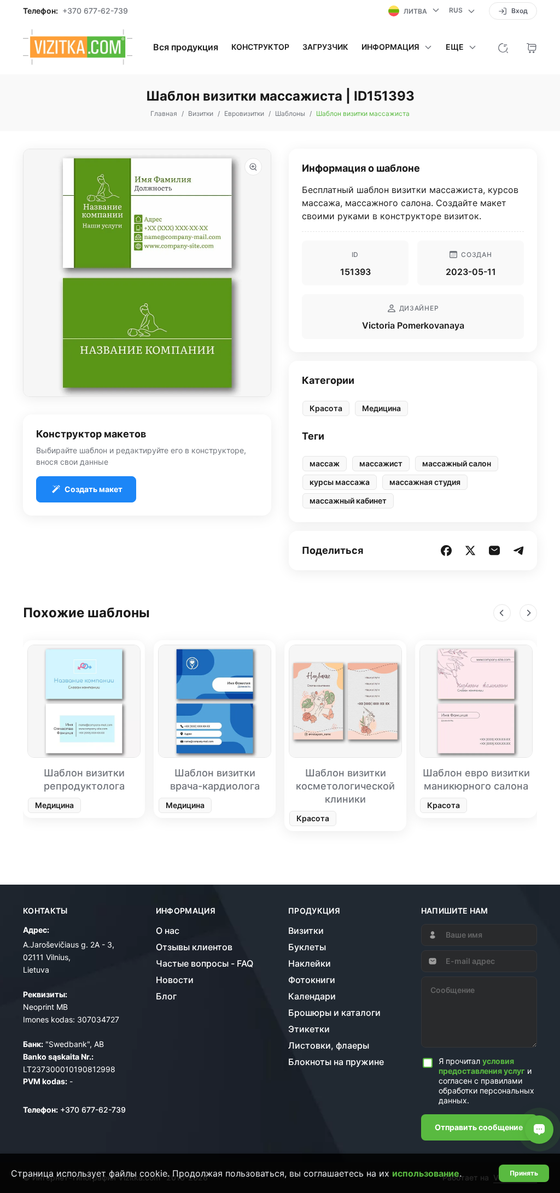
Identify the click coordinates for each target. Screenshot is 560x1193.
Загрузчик (325, 47)
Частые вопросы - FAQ (204, 963)
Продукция (314, 911)
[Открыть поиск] (503, 47)
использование (425, 1173)
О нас (167, 930)
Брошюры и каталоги (334, 1012)
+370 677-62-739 (95, 11)
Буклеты (307, 946)
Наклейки (309, 963)
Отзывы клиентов (194, 946)
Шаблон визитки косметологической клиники (345, 786)
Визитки (306, 930)
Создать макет (93, 489)
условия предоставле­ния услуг (482, 1065)
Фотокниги (311, 979)
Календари (312, 996)
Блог (166, 996)
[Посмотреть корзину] (531, 47)
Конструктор (260, 47)
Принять (524, 1173)
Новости (175, 979)
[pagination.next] (528, 613)
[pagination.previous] (502, 613)
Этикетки (309, 1029)
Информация (186, 911)
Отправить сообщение (479, 1127)
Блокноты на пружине (336, 1061)
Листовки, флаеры (328, 1045)
